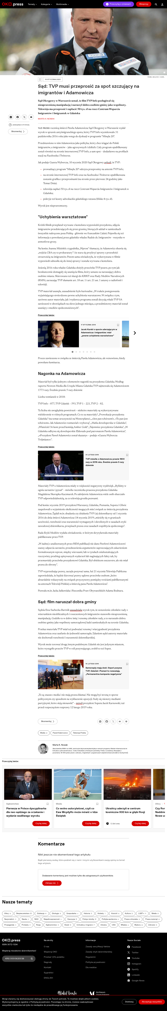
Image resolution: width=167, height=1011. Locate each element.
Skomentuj (16, 131)
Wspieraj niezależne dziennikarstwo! (19, 950)
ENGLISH (48, 978)
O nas (46, 946)
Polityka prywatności (95, 962)
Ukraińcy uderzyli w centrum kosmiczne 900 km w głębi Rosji (125, 810)
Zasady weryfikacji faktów (98, 946)
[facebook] (106, 721)
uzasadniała (76, 610)
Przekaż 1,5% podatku (54, 957)
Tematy (31, 4)
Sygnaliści (48, 972)
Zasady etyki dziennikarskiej (99, 952)
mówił (79, 703)
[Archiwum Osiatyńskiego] (99, 993)
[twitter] (113, 721)
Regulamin (91, 957)
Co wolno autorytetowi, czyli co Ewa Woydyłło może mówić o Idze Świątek (77, 812)
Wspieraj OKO (50, 952)
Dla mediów (91, 967)
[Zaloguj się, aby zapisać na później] (48, 804)
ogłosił (107, 162)
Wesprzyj (143, 4)
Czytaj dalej (41, 823)
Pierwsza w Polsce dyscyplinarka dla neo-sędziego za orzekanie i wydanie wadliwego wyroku (26, 812)
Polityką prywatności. (40, 1002)
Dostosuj (129, 1001)
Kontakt (47, 967)
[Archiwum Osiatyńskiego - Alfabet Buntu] (67, 993)
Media (59, 804)
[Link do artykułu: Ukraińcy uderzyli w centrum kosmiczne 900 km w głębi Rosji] (127, 784)
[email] (120, 721)
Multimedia (61, 4)
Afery (158, 804)
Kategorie (45, 4)
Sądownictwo (12, 804)
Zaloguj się (50, 883)
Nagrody (48, 962)
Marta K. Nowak (60, 745)
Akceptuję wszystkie (152, 1001)
